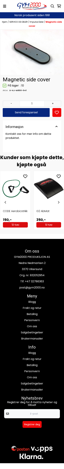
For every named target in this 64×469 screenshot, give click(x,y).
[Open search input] (52, 6)
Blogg (32, 302)
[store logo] (32, 6)
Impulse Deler (37, 21)
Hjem (5, 21)
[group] (15, 202)
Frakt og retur (32, 308)
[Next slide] (58, 202)
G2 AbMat (42, 211)
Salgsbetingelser (32, 332)
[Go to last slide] (5, 202)
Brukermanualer (32, 339)
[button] (57, 112)
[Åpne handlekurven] (59, 6)
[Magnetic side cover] (32, 52)
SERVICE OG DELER (18, 21)
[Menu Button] (5, 6)
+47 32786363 (34, 281)
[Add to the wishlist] (25, 176)
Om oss (32, 326)
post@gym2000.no (32, 287)
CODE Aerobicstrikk (15, 211)
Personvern (32, 320)
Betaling (32, 314)
